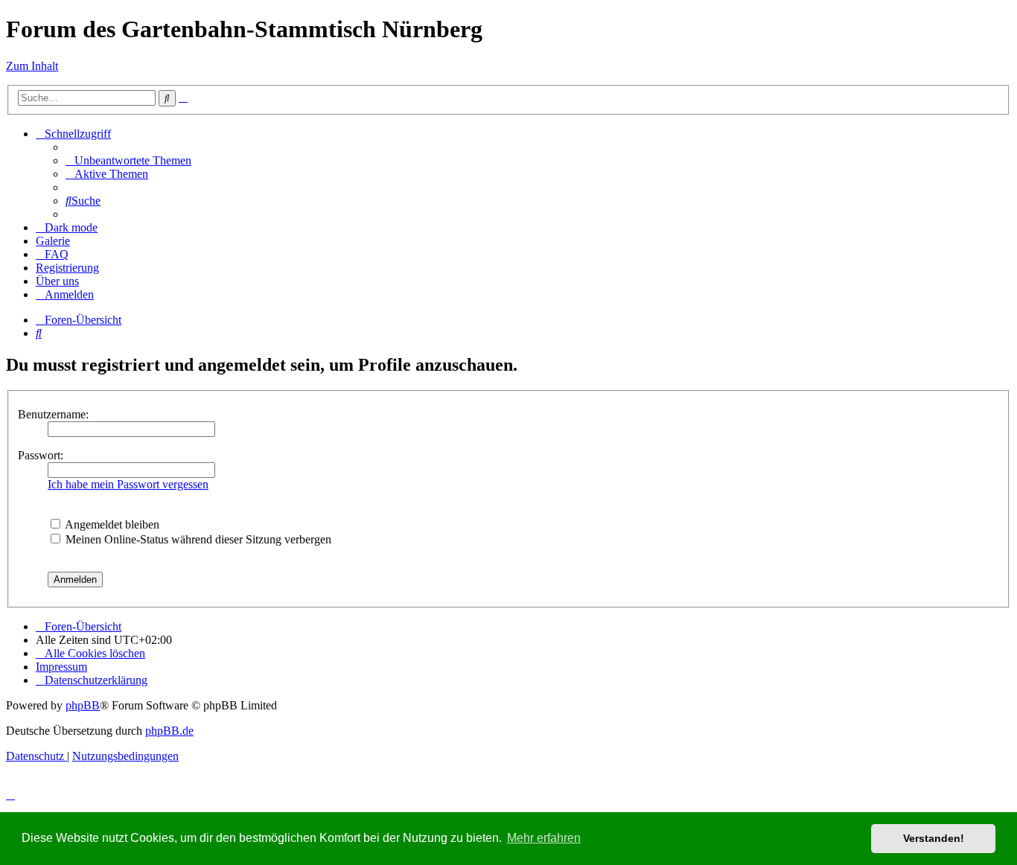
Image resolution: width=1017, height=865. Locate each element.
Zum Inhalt (32, 66)
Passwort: (40, 455)
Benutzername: (53, 414)
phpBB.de (169, 730)
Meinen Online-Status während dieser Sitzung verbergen (197, 539)
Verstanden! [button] (933, 838)
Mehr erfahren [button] (544, 838)
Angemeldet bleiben (111, 524)
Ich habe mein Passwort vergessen (128, 484)
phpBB (83, 705)
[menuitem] (128, 160)
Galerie (53, 240)
